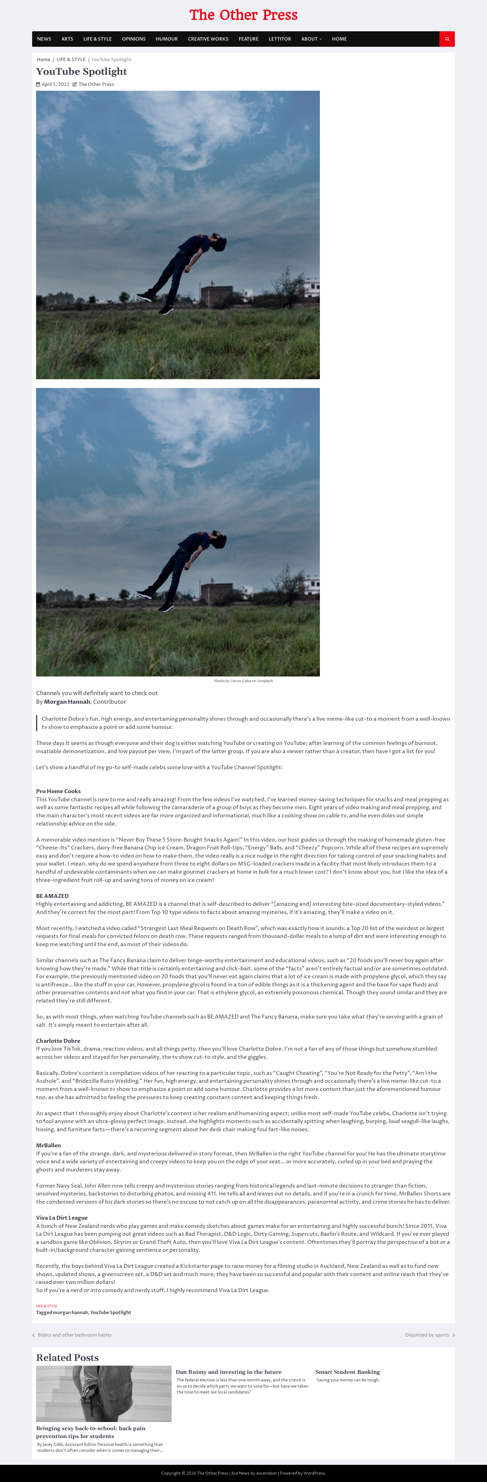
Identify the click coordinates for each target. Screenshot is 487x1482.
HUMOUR (167, 39)
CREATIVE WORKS (208, 39)
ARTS (67, 39)
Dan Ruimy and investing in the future (229, 1372)
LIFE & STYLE (97, 39)
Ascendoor (266, 1473)
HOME (339, 39)
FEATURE (249, 39)
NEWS (44, 39)
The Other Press (243, 15)
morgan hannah (70, 1313)
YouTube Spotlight (110, 1313)
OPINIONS (134, 39)
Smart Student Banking (347, 1372)
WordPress (314, 1473)
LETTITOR (280, 39)
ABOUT (309, 39)
